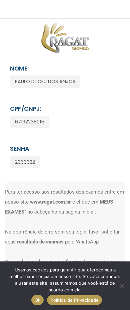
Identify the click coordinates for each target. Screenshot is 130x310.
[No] (121, 285)
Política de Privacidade (74, 300)
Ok (38, 300)
